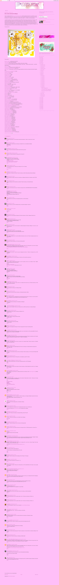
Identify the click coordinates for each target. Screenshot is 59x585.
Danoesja (8, 218)
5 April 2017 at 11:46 (11, 142)
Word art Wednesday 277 (8, 129)
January (42, 96)
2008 (41, 107)
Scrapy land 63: (7, 67)
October (42, 67)
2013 (41, 101)
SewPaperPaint (9, 148)
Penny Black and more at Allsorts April (10, 71)
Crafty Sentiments (16, 408)
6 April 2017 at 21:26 (14, 300)
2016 (41, 97)
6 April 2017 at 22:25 (17, 305)
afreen (8, 524)
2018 (41, 62)
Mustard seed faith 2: (7, 74)
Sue (7, 295)
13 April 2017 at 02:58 (14, 474)
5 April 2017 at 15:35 (11, 176)
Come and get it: (7, 73)
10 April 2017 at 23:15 (13, 430)
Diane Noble (8, 474)
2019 (41, 61)
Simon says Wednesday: (8, 128)
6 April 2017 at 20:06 (11, 295)
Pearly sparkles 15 (7, 123)
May (41, 73)
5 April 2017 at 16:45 (11, 180)
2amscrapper (9, 335)
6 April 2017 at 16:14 (11, 286)
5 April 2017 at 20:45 (11, 214)
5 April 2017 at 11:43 (11, 138)
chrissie (8, 165)
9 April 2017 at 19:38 (12, 400)
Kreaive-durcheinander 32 (8, 77)
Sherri (7, 214)
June (41, 72)
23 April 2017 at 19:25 (15, 520)
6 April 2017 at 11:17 (12, 260)
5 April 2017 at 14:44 (15, 157)
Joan (7, 447)
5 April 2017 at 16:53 (12, 186)
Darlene (8, 260)
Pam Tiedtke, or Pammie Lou (11, 360)
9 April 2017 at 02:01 (18, 360)
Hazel (45, 20)
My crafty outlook (29, 4)
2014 (41, 100)
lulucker (8, 495)
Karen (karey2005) (9, 520)
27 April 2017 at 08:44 (14, 544)
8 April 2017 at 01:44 (12, 340)
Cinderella (8, 387)
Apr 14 (43, 83)
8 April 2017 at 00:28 (13, 335)
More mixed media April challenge (46, 90)
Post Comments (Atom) (11, 576)
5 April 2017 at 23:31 (12, 229)
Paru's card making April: (8, 122)
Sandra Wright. (9, 256)
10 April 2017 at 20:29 (12, 426)
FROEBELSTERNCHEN (10, 160)
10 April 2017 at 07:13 (14, 411)
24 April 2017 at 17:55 (12, 529)
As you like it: (6, 64)
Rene (7, 203)
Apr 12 (43, 84)
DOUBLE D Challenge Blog (10, 264)
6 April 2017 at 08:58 (17, 244)
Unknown (8, 430)
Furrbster (8, 208)
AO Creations (9, 411)
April (41, 74)
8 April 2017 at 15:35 (14, 350)
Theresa (8, 426)
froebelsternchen (9, 157)
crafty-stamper (9, 509)
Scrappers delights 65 (8, 127)
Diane (7, 138)
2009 (41, 106)
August (42, 69)
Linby (7, 479)
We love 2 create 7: (7, 61)
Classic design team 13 (8, 118)
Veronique (8, 454)
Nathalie (8, 400)
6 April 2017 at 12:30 (12, 268)
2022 (41, 57)
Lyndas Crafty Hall (9, 370)
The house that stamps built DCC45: (10, 68)
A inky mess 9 (6, 62)
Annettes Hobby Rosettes (10, 244)
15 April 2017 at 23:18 (12, 495)
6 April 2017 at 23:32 (13, 310)
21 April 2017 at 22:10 (14, 509)
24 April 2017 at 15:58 (12, 524)
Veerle (8, 176)
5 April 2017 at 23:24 (11, 224)
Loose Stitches (9, 300)
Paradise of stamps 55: (8, 72)
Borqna (8, 268)
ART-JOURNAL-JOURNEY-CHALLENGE (12, 161)
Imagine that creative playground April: (10, 126)
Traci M (8, 340)
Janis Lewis (8, 310)
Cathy (7, 224)
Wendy (8, 345)
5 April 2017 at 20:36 (12, 208)
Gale (7, 463)
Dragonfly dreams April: (8, 124)
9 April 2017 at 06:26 (15, 370)
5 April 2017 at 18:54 (11, 197)
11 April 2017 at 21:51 (13, 459)
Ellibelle (8, 229)
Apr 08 (43, 85)
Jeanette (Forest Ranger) (10, 305)
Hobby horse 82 (7, 76)
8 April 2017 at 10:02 (12, 345)
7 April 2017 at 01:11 (12, 325)
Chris (7, 180)
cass (7, 365)
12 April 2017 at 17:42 (21, 468)
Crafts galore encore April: (8, 119)
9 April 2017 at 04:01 (11, 365)
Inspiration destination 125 (8, 130)
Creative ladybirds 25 (7, 121)
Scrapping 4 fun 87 (7, 75)
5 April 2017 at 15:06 (12, 165)
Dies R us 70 (6, 66)
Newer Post (6, 574)
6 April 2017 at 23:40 (13, 315)
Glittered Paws (9, 350)
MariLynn (8, 186)
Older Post (36, 574)
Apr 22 (43, 79)
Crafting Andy (9, 281)
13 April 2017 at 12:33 (12, 479)
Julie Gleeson (9, 544)
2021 (41, 58)
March (42, 93)
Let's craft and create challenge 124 (46, 89)
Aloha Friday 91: (7, 69)
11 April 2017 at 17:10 (11, 447)
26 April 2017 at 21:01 (23, 539)
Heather (8, 325)
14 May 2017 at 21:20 (12, 557)
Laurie (8, 529)
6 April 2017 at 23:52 (13, 320)
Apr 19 (43, 80)
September (42, 68)
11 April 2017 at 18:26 (13, 454)
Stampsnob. (8, 459)
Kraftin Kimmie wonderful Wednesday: (10, 131)
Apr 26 (43, 78)
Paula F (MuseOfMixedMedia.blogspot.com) (13, 539)
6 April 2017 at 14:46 (14, 281)
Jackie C (8, 355)
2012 (41, 102)
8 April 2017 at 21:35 (12, 355)
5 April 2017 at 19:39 (11, 203)
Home (21, 574)
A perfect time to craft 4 (8, 117)
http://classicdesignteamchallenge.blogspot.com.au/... (17, 444)
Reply (7, 140)
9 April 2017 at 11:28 (13, 387)
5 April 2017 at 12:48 (14, 148)
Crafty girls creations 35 (8, 120)
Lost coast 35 (6, 63)
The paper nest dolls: (8, 125)
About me (6, 10)
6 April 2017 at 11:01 (14, 256)
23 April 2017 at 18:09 (13, 514)
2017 (41, 63)
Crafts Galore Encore (33, 371)
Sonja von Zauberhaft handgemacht (12, 468)
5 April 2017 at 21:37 (12, 218)
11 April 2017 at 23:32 (11, 463)
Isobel (8, 286)
